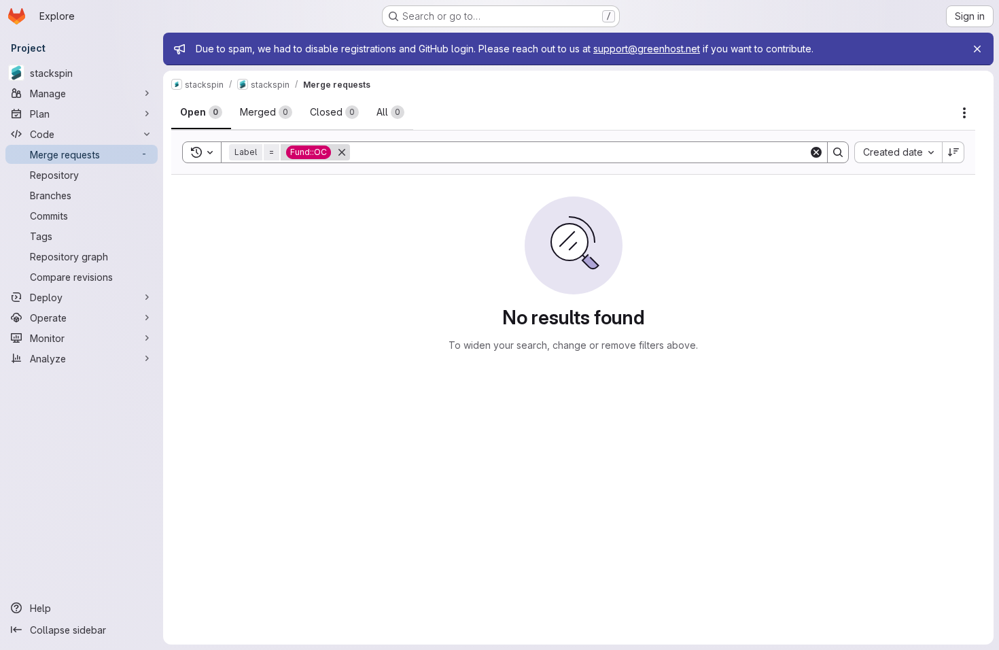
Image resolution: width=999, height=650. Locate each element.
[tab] (201, 112)
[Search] (838, 152)
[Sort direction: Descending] (953, 152)
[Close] (977, 49)
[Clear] (816, 152)
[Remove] (342, 152)
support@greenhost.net (646, 48)
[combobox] (898, 152)
